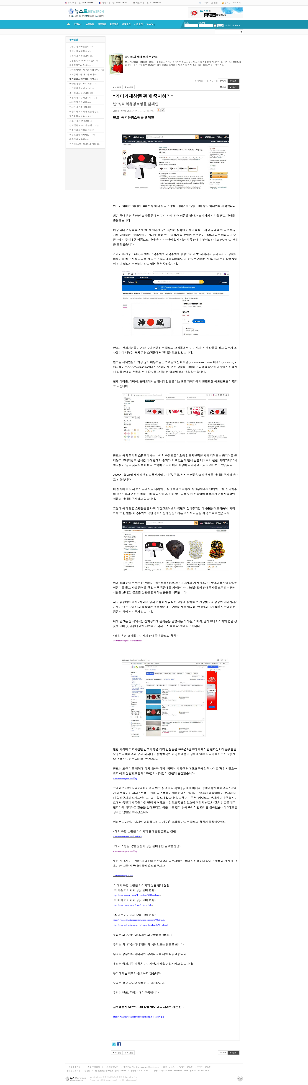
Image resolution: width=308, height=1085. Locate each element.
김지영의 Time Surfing (79, 65)
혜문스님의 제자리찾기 (80, 134)
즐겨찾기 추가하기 (232, 3)
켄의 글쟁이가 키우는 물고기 (83, 125)
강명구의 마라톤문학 (79, 46)
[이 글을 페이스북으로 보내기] (119, 1045)
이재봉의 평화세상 (78, 107)
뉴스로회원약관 (111, 1067)
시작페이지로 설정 (209, 3)
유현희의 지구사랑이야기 (81, 97)
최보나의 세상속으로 (79, 120)
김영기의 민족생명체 (79, 56)
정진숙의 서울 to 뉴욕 (79, 116)
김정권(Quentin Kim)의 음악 (82, 60)
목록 (224, 87)
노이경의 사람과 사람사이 (81, 74)
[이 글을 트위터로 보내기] (114, 1045)
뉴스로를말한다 (73, 1067)
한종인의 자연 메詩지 (79, 130)
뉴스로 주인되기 (92, 1067)
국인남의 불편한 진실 (79, 51)
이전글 (118, 87)
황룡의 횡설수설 (77, 139)
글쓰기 (235, 81)
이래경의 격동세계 (78, 102)
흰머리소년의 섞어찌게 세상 (82, 144)
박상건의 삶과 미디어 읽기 (81, 83)
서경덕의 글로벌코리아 (80, 88)
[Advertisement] (85, 170)
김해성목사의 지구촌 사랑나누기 (84, 70)
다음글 (130, 87)
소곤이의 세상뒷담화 (79, 93)
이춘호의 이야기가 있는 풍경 (83, 111)
